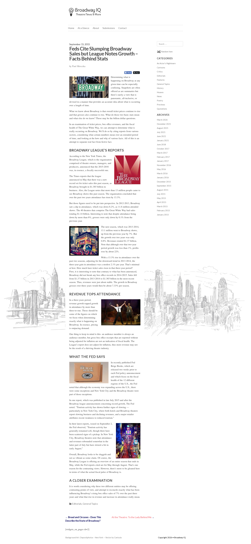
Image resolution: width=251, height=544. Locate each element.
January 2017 (163, 161)
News (159, 96)
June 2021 (161, 136)
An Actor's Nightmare (166, 63)
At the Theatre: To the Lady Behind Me (133, 517)
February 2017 (163, 157)
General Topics (90, 503)
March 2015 (162, 206)
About (96, 28)
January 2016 (163, 177)
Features (161, 80)
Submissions (108, 28)
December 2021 (164, 124)
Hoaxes (160, 92)
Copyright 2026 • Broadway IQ (172, 537)
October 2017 (163, 148)
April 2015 (161, 202)
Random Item (167, 51)
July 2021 (161, 132)
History (160, 88)
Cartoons (161, 67)
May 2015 (161, 198)
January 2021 (163, 140)
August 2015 (162, 190)
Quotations (162, 109)
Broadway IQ (88, 10)
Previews (161, 104)
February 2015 (163, 210)
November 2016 (164, 165)
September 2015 (164, 186)
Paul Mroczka (78, 66)
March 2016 (162, 173)
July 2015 (161, 194)
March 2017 (162, 153)
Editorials (77, 503)
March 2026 (162, 120)
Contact (122, 28)
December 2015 (164, 181)
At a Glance (83, 28)
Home (71, 28)
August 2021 (162, 128)
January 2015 (163, 214)
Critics (160, 71)
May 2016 (161, 169)
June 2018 (161, 144)
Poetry (160, 100)
